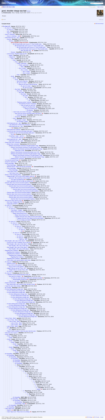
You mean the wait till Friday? (12, 160)
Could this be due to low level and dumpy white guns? (20, 131)
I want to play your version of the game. (22, 111)
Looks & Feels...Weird (10, 318)
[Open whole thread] (25, 26)
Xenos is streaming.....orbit (13, 36)
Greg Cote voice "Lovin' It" (11, 332)
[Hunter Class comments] (13, 144)
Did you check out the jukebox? (14, 265)
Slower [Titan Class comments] (12, 142)
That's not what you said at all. (28, 105)
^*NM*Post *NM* (23, 239)
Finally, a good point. (22, 63)
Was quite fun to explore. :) (15, 276)
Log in (98, 1)
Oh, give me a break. (22, 82)
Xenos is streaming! (10, 34)
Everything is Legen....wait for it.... (17, 136)
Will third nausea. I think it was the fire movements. (19, 166)
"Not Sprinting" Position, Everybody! (27, 103)
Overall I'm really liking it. (11, 161)
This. (26, 97)
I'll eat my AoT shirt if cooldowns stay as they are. (19, 242)
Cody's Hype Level (9, 408)
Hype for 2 (9, 32)
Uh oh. (12, 134)
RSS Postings (89, 417)
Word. (22, 66)
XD (21, 231)
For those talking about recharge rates (14, 289)
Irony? (14, 118)
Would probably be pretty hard (20, 279)
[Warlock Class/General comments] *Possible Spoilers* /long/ (23, 145)
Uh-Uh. (12, 76)
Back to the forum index (9, 7)
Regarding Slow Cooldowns (11, 250)
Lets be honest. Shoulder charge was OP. (17, 53)
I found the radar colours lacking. (13, 286)
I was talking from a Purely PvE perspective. (19, 124)
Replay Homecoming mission (18, 211)
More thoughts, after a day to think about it (15, 240)
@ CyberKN (39, 12)
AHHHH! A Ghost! (11, 263)
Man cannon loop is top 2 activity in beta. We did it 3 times (21, 284)
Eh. (27, 99)
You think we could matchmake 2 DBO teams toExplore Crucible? (26, 278)
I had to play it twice (12, 171)
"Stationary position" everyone (24, 102)
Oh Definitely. (30, 110)
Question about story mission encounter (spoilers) (17, 182)
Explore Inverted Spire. (10, 282)
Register (101, 1)
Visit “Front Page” (5, 1)
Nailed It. (9, 410)
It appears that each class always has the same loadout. (28, 216)
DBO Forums (9, 3)
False (12, 58)
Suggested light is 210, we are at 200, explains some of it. (21, 176)
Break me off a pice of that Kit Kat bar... (28, 84)
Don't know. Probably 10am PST (14, 202)
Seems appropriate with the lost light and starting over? (20, 181)
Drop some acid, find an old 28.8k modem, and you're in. (28, 113)
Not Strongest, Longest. (20, 119)
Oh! (8, 328)
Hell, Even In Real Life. (22, 81)
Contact (101, 417)
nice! (8, 31)
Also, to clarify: (22, 68)
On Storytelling (8, 353)
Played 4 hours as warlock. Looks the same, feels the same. (21, 331)
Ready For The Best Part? (29, 107)
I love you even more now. (17, 137)
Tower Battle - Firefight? (16, 210)
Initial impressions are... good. (14, 139)
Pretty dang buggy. (9, 163)
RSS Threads (96, 417)
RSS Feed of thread (99, 23)
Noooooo (9, 39)
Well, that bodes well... (26, 50)
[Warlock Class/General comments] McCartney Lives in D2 (25, 152)
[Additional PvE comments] (17, 158)
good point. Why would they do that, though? (19, 178)
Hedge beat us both (19, 150)
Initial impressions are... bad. (12, 37)
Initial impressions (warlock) (13, 129)
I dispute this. (12, 57)
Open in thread (100, 6)
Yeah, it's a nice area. (14, 281)
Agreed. (38, 389)
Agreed (10, 55)
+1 (15, 365)
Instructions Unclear (21, 115)
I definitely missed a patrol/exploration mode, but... (19, 274)
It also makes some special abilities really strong (18, 260)
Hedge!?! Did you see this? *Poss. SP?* (16, 268)
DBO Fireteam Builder (91, 1)
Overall (6, 334)
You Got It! (17, 116)
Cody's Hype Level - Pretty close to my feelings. (18, 411)
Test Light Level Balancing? (17, 179)
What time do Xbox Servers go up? (13, 200)
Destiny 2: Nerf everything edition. (13, 174)
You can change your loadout (24, 219)
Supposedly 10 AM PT (12, 203)
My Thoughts (8, 287)
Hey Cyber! (17, 89)
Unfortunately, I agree (20, 403)
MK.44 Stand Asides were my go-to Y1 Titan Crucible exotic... (27, 44)
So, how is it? (6, 26)
